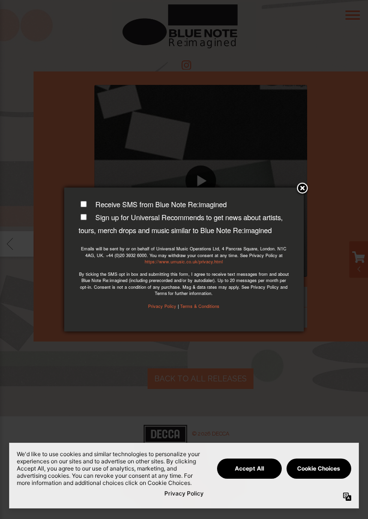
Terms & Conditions (199, 306)
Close (302, 189)
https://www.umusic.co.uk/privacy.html (184, 262)
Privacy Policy (162, 306)
